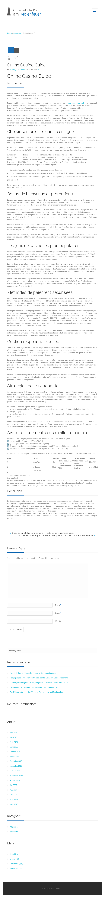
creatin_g (13, 70)
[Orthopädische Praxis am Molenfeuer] (24, 11)
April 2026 (14, 742)
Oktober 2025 (15, 771)
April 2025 (14, 800)
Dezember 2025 (16, 761)
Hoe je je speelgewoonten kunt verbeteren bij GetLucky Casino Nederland (39, 678)
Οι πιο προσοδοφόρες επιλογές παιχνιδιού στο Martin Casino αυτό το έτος (39, 683)
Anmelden (14, 854)
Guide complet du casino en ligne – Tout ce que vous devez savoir (43, 533)
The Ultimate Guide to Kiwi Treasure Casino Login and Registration (36, 692)
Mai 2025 (13, 795)
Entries (15, 859)
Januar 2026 (14, 756)
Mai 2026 (13, 737)
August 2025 (15, 780)
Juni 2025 (13, 790)
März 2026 (14, 747)
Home (9, 33)
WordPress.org (15, 869)
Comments (16, 864)
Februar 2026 (15, 752)
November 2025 (16, 766)
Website (58, 621)
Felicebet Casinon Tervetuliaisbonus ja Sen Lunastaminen (33, 673)
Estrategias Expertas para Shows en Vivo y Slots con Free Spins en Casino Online (55, 535)
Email (58, 613)
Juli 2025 (13, 785)
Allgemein (17, 33)
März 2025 (14, 804)
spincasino (14, 832)
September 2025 (16, 776)
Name (58, 605)
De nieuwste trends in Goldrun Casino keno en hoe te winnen (34, 687)
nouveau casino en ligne (77, 103)
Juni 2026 (13, 733)
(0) (39, 70)
